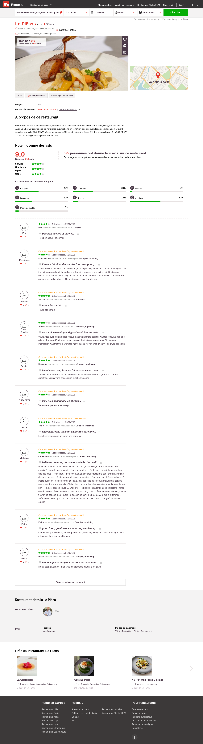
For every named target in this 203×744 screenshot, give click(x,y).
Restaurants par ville (112, 709)
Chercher (175, 12)
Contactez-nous (139, 713)
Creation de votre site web (144, 720)
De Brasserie (23, 33)
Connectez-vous (140, 709)
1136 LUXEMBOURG (44, 29)
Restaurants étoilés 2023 (114, 713)
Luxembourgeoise (48, 33)
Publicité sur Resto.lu (142, 717)
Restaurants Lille (49, 709)
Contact (75, 717)
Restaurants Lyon (50, 724)
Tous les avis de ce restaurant (70, 582)
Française (35, 33)
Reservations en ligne (142, 724)
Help (74, 720)
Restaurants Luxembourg (53, 732)
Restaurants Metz (50, 717)
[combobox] (184, 5)
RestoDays (137, 728)
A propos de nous (80, 709)
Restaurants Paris (50, 713)
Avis (20, 95)
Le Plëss (24, 23)
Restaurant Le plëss (39, 5)
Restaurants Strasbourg (53, 728)
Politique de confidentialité (84, 713)
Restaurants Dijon (50, 720)
